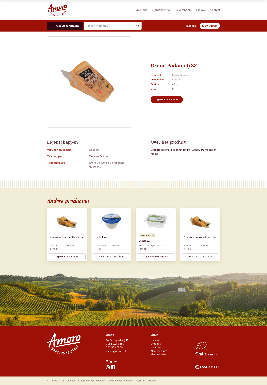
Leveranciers (184, 10)
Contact (215, 10)
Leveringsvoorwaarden (120, 380)
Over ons (141, 10)
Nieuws (201, 10)
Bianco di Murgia (147, 245)
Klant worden (158, 354)
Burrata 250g (145, 240)
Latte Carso (100, 245)
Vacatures (156, 347)
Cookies (71, 380)
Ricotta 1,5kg (101, 237)
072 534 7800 (114, 347)
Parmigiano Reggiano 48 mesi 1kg (66, 237)
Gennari (53, 245)
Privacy (152, 380)
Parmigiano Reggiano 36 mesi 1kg (199, 237)
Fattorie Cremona (180, 75)
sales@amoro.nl (116, 351)
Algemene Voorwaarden (91, 380)
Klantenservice (161, 10)
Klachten (140, 380)
